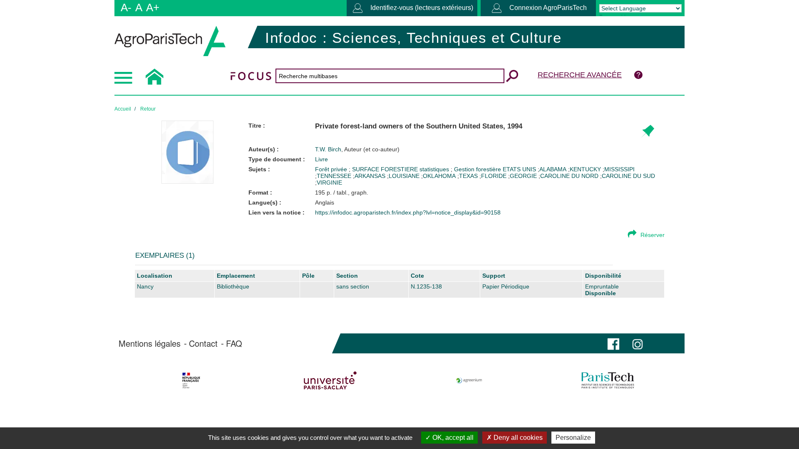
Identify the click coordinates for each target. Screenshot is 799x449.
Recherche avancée (580, 75)
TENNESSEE (334, 176)
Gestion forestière (478, 169)
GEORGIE (523, 176)
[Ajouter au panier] (647, 131)
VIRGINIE (329, 182)
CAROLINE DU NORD (569, 176)
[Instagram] (637, 343)
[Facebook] (613, 343)
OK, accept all (452, 437)
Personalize (573, 437)
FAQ (234, 343)
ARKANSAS (370, 176)
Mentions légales (150, 343)
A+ (152, 7)
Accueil (122, 109)
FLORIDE (493, 176)
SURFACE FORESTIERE (385, 169)
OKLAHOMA (439, 176)
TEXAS (468, 176)
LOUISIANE (404, 176)
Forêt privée (332, 169)
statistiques (435, 169)
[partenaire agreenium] (469, 380)
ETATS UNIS (520, 169)
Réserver (652, 235)
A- (126, 7)
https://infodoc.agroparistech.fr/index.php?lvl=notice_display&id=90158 (408, 212)
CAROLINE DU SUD (628, 176)
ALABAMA (552, 169)
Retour (148, 109)
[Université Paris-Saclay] (330, 380)
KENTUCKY (585, 169)
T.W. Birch (357, 149)
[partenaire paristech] (608, 380)
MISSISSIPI (619, 169)
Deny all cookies (517, 437)
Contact (203, 343)
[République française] (191, 380)
